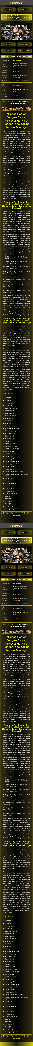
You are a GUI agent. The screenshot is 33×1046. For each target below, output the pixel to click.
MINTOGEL (16, 60)
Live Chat (29, 1045)
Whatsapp (20, 1045)
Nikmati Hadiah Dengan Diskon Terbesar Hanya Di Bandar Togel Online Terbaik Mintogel (16, 17)
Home (4, 101)
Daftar (12, 1045)
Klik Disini (16, 95)
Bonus (4, 1045)
